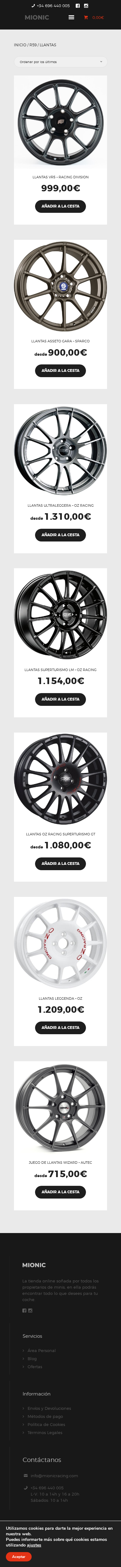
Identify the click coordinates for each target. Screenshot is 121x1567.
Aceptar (18, 1556)
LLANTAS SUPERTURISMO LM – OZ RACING (60, 670)
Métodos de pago (45, 1416)
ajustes (34, 1545)
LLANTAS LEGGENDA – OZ (60, 998)
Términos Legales (45, 1432)
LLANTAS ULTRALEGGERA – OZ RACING (61, 505)
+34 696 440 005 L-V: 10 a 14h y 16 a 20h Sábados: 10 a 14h (55, 1494)
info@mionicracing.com (54, 1475)
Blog (32, 1358)
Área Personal (42, 1350)
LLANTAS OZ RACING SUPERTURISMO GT (60, 834)
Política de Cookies (46, 1424)
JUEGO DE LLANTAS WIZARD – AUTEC (60, 1162)
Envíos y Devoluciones (49, 1408)
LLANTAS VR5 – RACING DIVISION (61, 177)
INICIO (20, 45)
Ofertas (35, 1366)
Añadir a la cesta (60, 206)
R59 (33, 45)
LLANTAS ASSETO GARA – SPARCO (60, 341)
